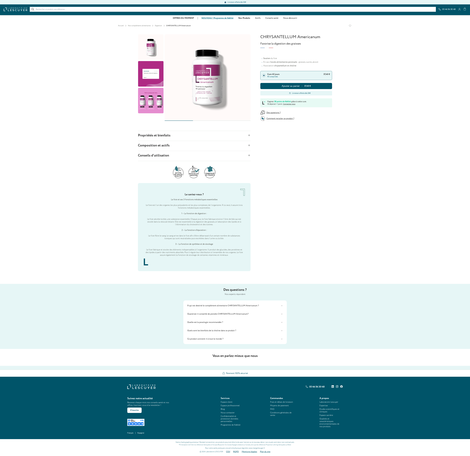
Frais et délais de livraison (281, 402)
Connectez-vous (289, 104)
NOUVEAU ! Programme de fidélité (217, 18)
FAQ (272, 409)
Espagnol (140, 433)
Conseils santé (271, 18)
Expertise (323, 405)
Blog (223, 409)
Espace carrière (326, 415)
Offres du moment (183, 18)
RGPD (236, 451)
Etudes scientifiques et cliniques (329, 410)
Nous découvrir (290, 18)
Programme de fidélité (230, 424)
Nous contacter (228, 412)
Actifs (257, 18)
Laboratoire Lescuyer (328, 402)
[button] (235, 305)
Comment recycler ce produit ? (280, 118)
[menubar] (235, 18)
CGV (228, 451)
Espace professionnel (230, 405)
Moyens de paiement (279, 405)
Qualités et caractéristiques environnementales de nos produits (329, 422)
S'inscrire (134, 410)
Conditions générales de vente (281, 414)
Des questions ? (273, 112)
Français (130, 433)
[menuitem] (183, 18)
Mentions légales (249, 451)
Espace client (226, 402)
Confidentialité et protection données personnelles (229, 419)
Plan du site (265, 451)
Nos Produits (244, 18)
